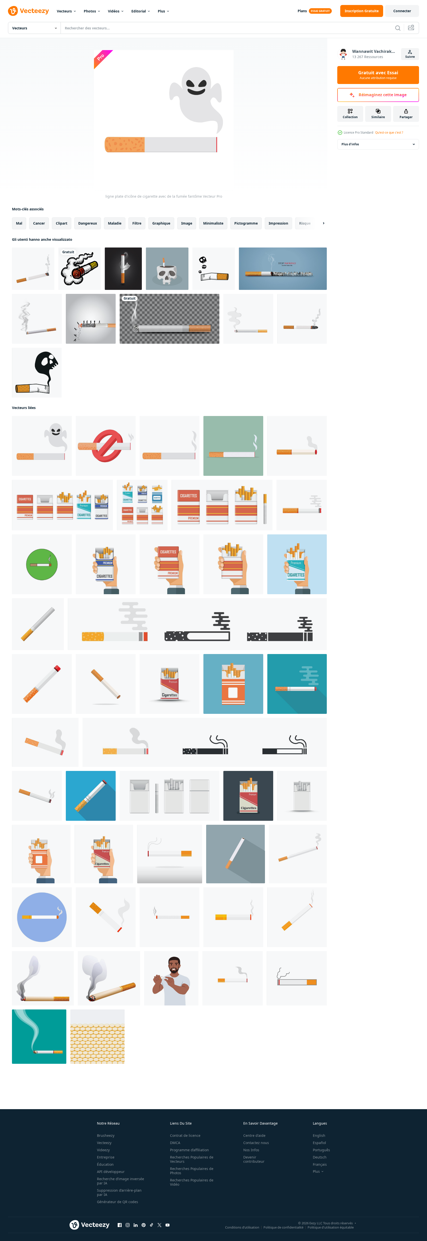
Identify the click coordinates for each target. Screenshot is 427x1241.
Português (321, 1150)
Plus (161, 11)
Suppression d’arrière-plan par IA (119, 1192)
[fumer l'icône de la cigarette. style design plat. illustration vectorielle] (169, 854)
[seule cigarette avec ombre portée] (235, 854)
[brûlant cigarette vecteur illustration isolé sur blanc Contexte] (109, 978)
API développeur (111, 1171)
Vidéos (113, 11)
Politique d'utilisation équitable (331, 1227)
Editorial (138, 11)
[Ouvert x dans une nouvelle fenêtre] (160, 1225)
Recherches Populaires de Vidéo (191, 1182)
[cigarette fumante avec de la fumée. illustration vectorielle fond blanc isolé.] (33, 269)
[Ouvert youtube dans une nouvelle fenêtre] (168, 1225)
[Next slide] (319, 223)
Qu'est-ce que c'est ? (389, 132)
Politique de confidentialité (283, 1227)
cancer (39, 223)
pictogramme (246, 223)
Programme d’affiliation (189, 1150)
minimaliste (213, 223)
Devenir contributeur (253, 1159)
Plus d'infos (350, 144)
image (186, 223)
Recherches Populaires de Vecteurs (191, 1159)
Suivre (410, 57)
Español (319, 1142)
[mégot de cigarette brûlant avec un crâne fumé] (37, 373)
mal (19, 223)
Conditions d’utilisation (242, 1227)
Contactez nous (256, 1142)
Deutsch (320, 1157)
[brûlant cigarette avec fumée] (39, 1036)
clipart (61, 223)
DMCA (175, 1142)
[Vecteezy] (28, 11)
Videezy (103, 1150)
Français (320, 1164)
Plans (302, 10)
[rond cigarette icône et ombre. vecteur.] (42, 564)
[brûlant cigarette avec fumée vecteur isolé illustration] (43, 978)
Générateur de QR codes (117, 1201)
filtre (136, 223)
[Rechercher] (398, 28)
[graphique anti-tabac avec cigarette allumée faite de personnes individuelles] (283, 269)
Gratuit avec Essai (378, 75)
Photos (90, 11)
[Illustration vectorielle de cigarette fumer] (79, 269)
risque (305, 223)
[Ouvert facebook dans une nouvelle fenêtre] (120, 1225)
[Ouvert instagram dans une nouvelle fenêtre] (128, 1225)
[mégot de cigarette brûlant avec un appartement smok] (213, 269)
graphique (161, 223)
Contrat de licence (185, 1135)
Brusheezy (105, 1135)
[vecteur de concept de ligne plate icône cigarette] (169, 446)
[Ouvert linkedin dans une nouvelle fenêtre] (136, 1225)
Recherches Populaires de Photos (191, 1170)
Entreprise (105, 1157)
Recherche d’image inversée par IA (120, 1180)
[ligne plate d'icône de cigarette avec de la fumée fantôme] (42, 446)
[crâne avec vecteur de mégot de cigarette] (167, 269)
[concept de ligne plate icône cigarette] (233, 446)
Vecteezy (104, 1142)
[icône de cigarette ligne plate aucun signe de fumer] (106, 446)
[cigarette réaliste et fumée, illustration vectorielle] (169, 319)
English (319, 1135)
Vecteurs (64, 11)
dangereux (87, 223)
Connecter (402, 10)
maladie (114, 223)
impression (278, 223)
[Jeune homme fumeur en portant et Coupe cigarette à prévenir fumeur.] (171, 978)
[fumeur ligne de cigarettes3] (97, 1036)
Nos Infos (251, 1150)
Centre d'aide (254, 1135)
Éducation (105, 1164)
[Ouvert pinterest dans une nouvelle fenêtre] (144, 1225)
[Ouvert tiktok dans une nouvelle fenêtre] (152, 1225)
